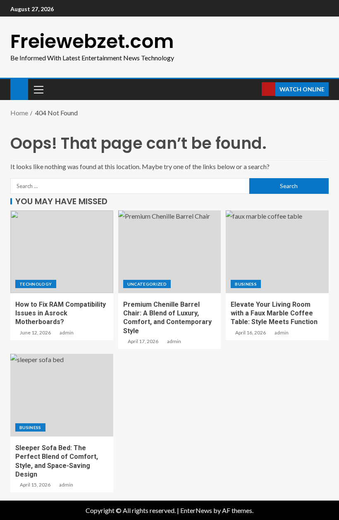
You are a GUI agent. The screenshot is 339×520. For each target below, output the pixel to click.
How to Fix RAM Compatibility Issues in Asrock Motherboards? (60, 313)
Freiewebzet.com (92, 41)
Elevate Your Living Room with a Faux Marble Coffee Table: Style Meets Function (274, 313)
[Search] (254, 89)
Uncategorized (147, 283)
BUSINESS (246, 283)
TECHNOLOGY (35, 283)
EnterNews (196, 510)
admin (67, 332)
